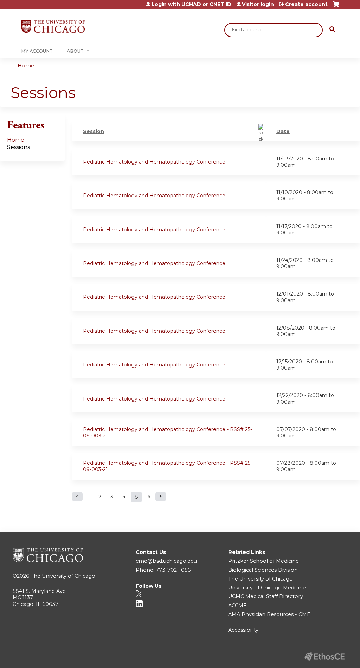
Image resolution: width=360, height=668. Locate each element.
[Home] (53, 26)
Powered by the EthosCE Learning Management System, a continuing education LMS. (324, 656)
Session (93, 131)
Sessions (18, 147)
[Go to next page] (160, 496)
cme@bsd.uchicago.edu (166, 561)
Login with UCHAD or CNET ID (191, 4)
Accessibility (243, 630)
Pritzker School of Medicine (263, 561)
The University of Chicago (63, 576)
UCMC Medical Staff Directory (265, 596)
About (75, 51)
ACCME (237, 605)
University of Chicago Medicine (267, 587)
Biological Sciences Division (263, 570)
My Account (37, 51)
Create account (306, 4)
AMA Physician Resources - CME (269, 614)
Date (283, 131)
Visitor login (258, 4)
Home (26, 65)
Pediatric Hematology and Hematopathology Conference (154, 162)
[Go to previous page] (77, 496)
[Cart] (336, 7)
